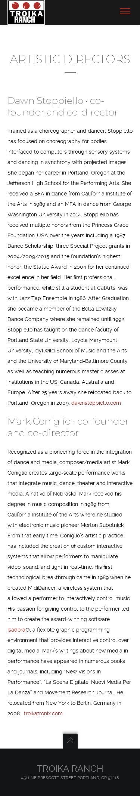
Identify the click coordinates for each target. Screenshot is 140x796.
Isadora (16, 630)
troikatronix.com (43, 713)
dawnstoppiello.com (96, 403)
